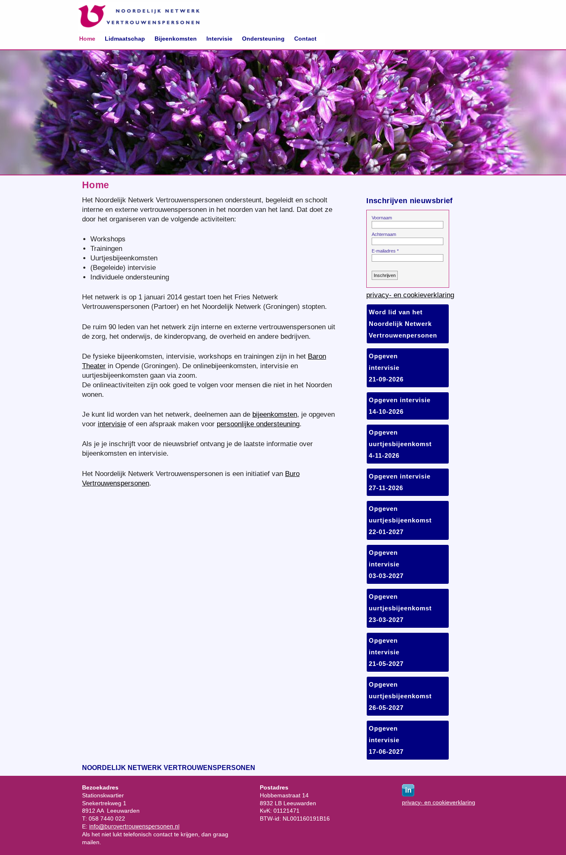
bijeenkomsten (274, 414)
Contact (305, 39)
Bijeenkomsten (176, 39)
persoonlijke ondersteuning (258, 424)
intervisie (112, 424)
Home (87, 39)
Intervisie (219, 39)
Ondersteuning (263, 39)
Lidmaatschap (125, 39)
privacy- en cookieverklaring (410, 295)
